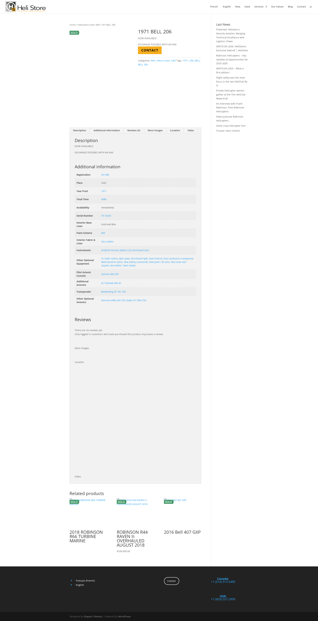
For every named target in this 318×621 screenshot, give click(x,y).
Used (247, 6)
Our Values (277, 6)
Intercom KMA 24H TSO (113, 300)
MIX (103, 232)
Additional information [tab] (107, 130)
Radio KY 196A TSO (136, 300)
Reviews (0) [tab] (133, 130)
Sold (173, 60)
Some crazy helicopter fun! (231, 125)
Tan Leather (107, 241)
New (237, 6)
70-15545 (106, 215)
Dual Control (155, 258)
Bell (98, 24)
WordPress (124, 616)
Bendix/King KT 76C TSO (113, 291)
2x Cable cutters (109, 258)
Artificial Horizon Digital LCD (116, 250)
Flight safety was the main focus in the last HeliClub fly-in (232, 81)
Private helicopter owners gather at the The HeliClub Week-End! (230, 94)
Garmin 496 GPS (110, 274)
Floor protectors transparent (178, 258)
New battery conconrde (136, 262)
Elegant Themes (93, 616)
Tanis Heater (129, 265)
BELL (197, 60)
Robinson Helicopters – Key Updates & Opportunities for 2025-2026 (232, 59)
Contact (301, 6)
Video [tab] (190, 130)
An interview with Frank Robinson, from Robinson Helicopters (230, 107)
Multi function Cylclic (112, 262)
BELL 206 (143, 64)
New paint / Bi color (159, 262)
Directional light (139, 258)
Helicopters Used (86, 24)
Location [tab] (175, 130)
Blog (290, 6)
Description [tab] (79, 130)
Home (73, 24)
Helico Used (163, 60)
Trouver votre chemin (228, 130)
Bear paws (124, 258)
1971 (185, 60)
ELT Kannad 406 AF (111, 283)
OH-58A (105, 174)
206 (191, 60)
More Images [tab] (155, 130)
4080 (103, 199)
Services (259, 6)
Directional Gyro (140, 250)
